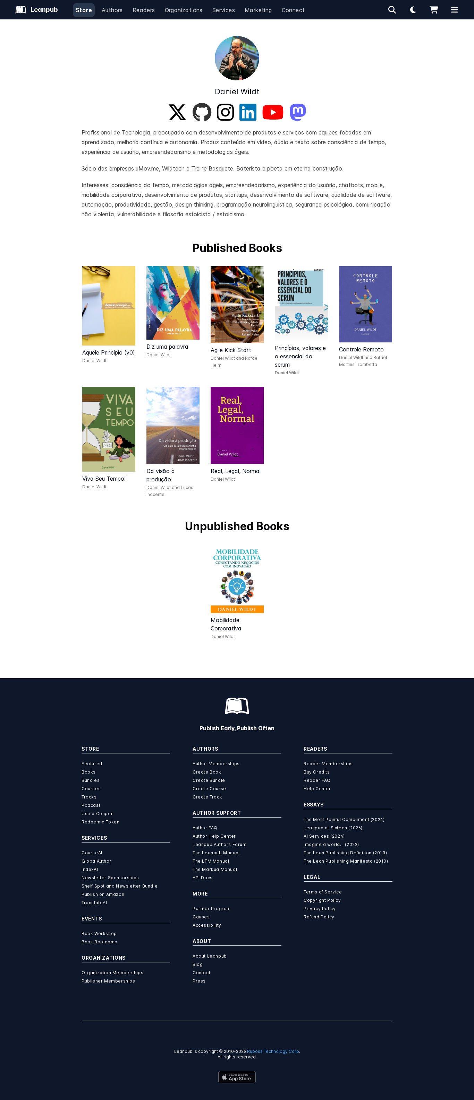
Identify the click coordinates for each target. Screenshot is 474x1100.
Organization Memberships (112, 972)
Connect (293, 10)
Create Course (209, 788)
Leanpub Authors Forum (220, 844)
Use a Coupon (97, 813)
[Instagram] (225, 112)
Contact (201, 972)
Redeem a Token (100, 821)
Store (84, 10)
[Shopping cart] (433, 9)
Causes (201, 916)
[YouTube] (273, 112)
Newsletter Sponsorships (110, 877)
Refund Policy (319, 916)
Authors (112, 10)
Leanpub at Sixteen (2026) (333, 827)
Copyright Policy (322, 900)
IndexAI (90, 869)
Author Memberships (216, 763)
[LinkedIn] (247, 112)
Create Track (207, 797)
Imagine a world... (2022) (331, 844)
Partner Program (212, 908)
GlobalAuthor (96, 861)
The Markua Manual (215, 869)
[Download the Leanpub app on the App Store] (237, 1077)
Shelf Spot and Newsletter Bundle (120, 886)
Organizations (184, 10)
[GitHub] (202, 112)
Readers (144, 10)
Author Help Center (214, 836)
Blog (198, 964)
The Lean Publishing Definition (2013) (345, 852)
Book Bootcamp (100, 941)
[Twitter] (177, 112)
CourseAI (92, 852)
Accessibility (207, 925)
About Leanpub (210, 956)
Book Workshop (99, 933)
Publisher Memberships (108, 981)
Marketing (258, 10)
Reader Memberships (328, 763)
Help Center (317, 788)
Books (89, 772)
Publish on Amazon (103, 894)
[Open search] (392, 9)
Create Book (207, 772)
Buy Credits (317, 772)
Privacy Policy (320, 908)
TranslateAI (94, 902)
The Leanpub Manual (216, 852)
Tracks (89, 797)
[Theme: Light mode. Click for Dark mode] (413, 9)
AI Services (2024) (324, 836)
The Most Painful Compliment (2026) (344, 819)
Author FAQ (205, 827)
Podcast (91, 805)
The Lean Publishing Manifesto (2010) (346, 861)
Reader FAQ (317, 780)
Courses (91, 788)
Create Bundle (209, 780)
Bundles (91, 780)
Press (199, 981)
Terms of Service (323, 891)
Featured (92, 763)
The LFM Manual (211, 861)
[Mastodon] (297, 112)
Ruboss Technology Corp (273, 1051)
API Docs (203, 877)
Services (223, 10)
